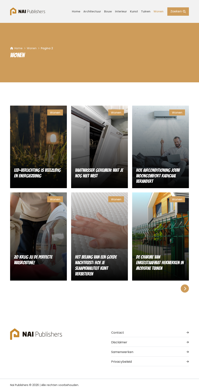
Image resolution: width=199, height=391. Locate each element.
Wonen (158, 11)
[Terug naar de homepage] (27, 11)
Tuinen (145, 11)
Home (76, 11)
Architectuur (92, 11)
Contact (117, 332)
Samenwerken (122, 352)
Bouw (108, 11)
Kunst (134, 11)
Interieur (121, 11)
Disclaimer (119, 342)
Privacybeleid (121, 361)
